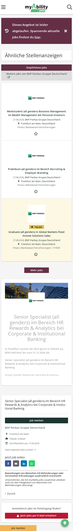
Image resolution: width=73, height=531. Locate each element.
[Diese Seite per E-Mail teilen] (16, 463)
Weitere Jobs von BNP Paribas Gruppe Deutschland (36, 73)
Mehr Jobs (36, 270)
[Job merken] (36, 133)
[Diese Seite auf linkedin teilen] (24, 463)
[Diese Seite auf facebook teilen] (8, 463)
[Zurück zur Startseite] (36, 7)
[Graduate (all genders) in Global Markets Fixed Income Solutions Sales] (36, 213)
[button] (66, 31)
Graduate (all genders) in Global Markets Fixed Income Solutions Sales (36, 233)
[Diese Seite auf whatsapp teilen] (32, 463)
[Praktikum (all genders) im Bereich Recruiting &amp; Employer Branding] (36, 156)
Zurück (11, 493)
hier (37, 37)
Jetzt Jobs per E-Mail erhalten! (38, 515)
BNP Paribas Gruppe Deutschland (25, 427)
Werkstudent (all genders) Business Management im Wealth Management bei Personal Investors (36, 113)
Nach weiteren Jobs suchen (19, 449)
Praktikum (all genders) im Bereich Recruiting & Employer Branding (36, 170)
